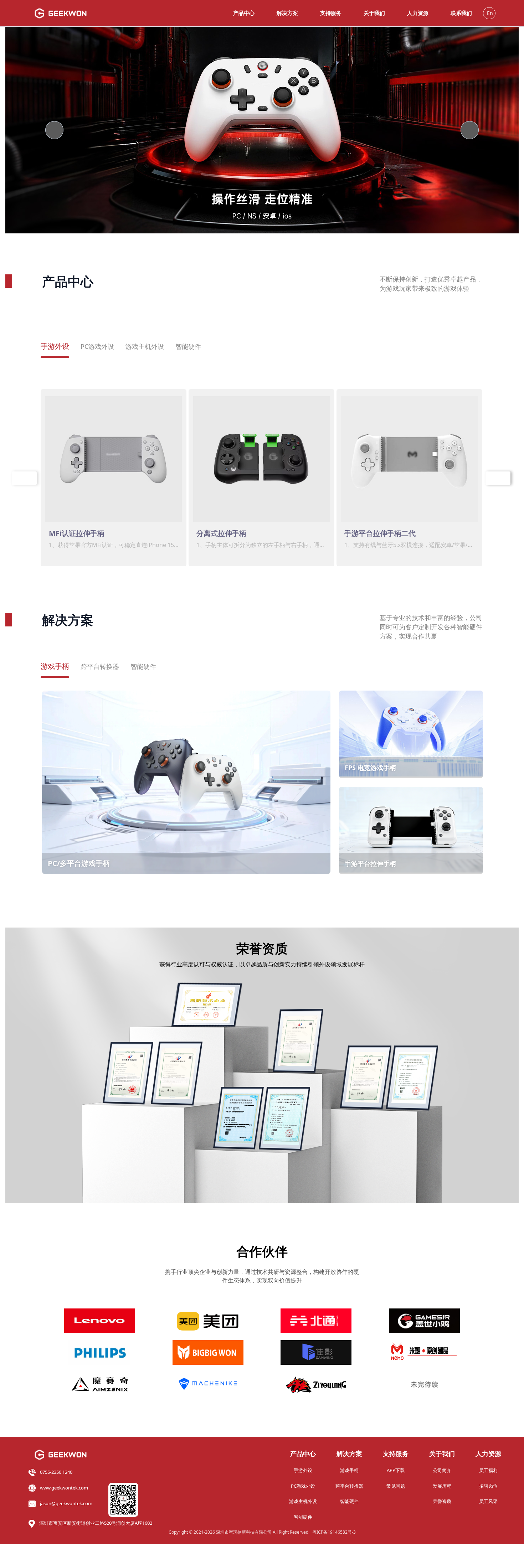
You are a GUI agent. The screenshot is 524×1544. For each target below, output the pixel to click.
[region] (262, 130)
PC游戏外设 (97, 346)
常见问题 (395, 1486)
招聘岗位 (488, 1486)
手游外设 (55, 346)
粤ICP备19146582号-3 (334, 1532)
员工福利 (488, 1470)
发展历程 (442, 1486)
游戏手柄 (55, 666)
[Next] (470, 130)
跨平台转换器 (100, 666)
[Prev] (54, 130)
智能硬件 (188, 346)
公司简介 (442, 1470)
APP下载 (396, 1470)
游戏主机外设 (144, 346)
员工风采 (488, 1501)
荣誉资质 (442, 1501)
